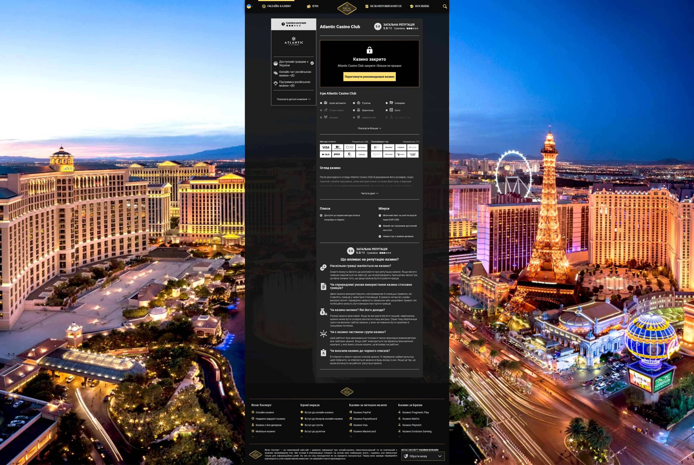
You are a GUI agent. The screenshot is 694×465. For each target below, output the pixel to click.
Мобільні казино (265, 431)
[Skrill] (325, 154)
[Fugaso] (401, 154)
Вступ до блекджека (317, 437)
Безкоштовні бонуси (385, 6)
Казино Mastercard (365, 431)
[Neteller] (361, 147)
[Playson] (413, 147)
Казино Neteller (362, 437)
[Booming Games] (413, 154)
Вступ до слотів (314, 425)
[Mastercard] (337, 147)
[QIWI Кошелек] (349, 147)
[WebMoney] (349, 154)
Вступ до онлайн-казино (319, 412)
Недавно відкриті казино (270, 418)
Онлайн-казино (279, 6)
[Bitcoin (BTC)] (361, 154)
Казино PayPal (362, 412)
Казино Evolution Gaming (417, 431)
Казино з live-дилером (268, 425)
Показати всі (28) (360, 141)
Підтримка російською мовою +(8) (294, 83)
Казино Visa (361, 425)
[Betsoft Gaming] (376, 147)
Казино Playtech (411, 425)
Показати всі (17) (411, 141)
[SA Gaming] (376, 154)
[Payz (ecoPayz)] (337, 154)
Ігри (315, 6)
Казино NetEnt (410, 418)
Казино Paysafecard (365, 418)
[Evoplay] (401, 147)
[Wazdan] (389, 154)
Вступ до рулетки (315, 431)
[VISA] (325, 147)
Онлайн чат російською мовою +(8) (295, 73)
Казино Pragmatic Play (415, 412)
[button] (423, 456)
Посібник (422, 6)
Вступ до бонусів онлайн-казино (324, 418)
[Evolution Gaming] (389, 147)
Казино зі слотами (413, 437)
